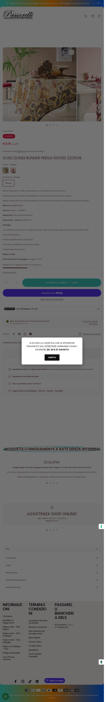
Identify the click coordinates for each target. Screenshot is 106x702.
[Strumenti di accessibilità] (101, 662)
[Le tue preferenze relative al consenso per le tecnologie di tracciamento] (101, 526)
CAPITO (52, 357)
